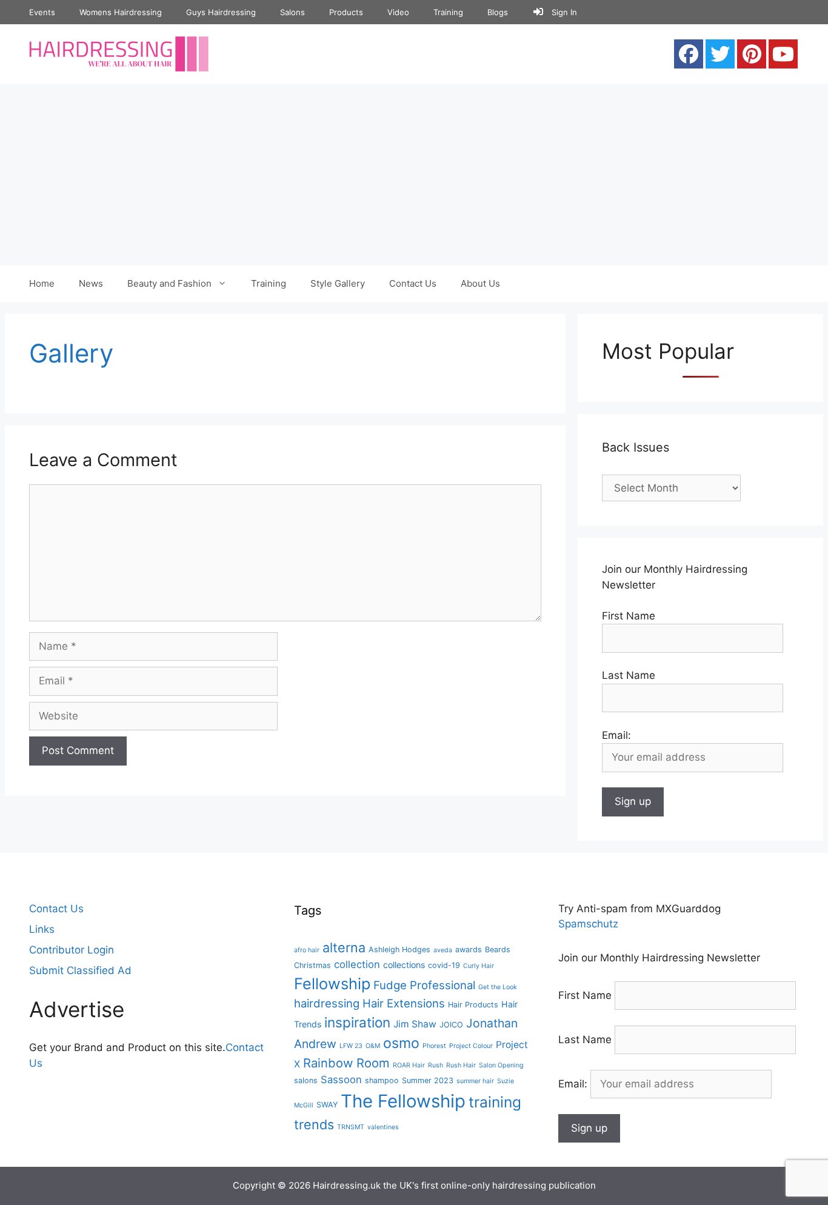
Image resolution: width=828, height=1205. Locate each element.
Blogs (497, 12)
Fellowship (332, 983)
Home (42, 283)
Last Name (628, 675)
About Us (480, 283)
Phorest (434, 1046)
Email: (574, 1084)
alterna (344, 947)
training (495, 1102)
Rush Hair (461, 1065)
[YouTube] (783, 53)
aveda (442, 950)
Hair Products (473, 1004)
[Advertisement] (414, 174)
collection (357, 964)
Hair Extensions (403, 1003)
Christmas (312, 965)
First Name (628, 616)
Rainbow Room (346, 1062)
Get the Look (497, 987)
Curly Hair (478, 966)
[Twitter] (720, 53)
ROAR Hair (409, 1065)
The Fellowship (403, 1101)
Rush (435, 1065)
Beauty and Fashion (169, 283)
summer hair (475, 1081)
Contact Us (412, 283)
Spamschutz (588, 924)
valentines (383, 1127)
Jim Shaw (414, 1024)
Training (448, 12)
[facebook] (688, 53)
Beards (497, 949)
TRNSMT (350, 1127)
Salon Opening (501, 1065)
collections (404, 965)
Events (42, 12)
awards (468, 949)
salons (306, 1080)
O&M (373, 1046)
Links (42, 929)
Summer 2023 (427, 1080)
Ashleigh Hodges (399, 949)
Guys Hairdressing (221, 12)
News (91, 283)
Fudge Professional (424, 985)
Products (346, 12)
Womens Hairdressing (120, 12)
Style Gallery (337, 283)
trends (314, 1124)
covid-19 (444, 965)
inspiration (357, 1022)
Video (398, 12)
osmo (401, 1043)
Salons (292, 12)
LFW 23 (350, 1046)
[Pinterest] (751, 53)
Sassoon (341, 1079)
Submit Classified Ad (80, 970)
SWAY (327, 1104)
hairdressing (326, 1003)
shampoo (382, 1080)
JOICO (451, 1024)
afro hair (306, 950)
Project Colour (471, 1046)
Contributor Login (71, 950)
